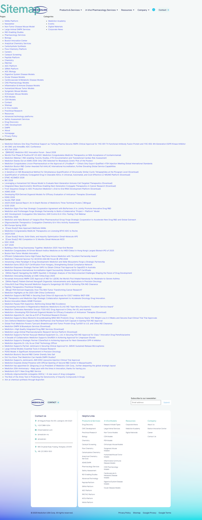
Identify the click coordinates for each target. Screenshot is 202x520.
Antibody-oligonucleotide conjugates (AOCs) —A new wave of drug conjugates (40, 374)
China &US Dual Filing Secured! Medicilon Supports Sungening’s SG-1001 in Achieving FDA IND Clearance (51, 284)
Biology (8, 38)
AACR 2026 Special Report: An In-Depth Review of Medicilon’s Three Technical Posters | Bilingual (48, 203)
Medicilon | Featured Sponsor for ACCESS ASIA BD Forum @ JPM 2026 (36, 259)
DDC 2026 (9, 242)
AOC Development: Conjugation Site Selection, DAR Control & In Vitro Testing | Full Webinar (45, 214)
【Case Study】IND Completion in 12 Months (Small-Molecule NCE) (35, 239)
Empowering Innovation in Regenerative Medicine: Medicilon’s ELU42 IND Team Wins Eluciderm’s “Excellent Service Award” (59, 306)
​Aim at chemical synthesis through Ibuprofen (24, 379)
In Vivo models (11, 108)
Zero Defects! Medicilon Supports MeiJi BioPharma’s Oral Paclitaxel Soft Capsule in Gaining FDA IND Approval (54, 321)
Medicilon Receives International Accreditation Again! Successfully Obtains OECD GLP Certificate (48, 270)
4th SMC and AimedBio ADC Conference (23, 146)
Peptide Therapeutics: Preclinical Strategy (23, 287)
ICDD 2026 (10, 205)
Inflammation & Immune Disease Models (22, 85)
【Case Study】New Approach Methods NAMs (25, 228)
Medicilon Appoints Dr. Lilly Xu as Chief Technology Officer (31, 343)
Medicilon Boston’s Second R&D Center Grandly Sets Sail (30, 354)
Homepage (9, 133)
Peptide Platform (12, 57)
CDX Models (10, 99)
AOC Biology (10, 71)
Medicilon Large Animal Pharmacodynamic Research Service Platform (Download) (41, 332)
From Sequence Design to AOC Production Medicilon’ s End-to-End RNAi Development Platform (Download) (53, 189)
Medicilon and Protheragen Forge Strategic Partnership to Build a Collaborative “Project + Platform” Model (52, 211)
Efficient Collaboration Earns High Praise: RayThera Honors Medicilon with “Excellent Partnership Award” (51, 256)
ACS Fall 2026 (11, 149)
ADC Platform (11, 66)
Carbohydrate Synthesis (15, 46)
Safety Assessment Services (17, 119)
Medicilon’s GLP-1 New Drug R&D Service (23, 371)
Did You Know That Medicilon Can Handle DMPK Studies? (30, 357)
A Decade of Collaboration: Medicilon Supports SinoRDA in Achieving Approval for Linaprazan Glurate (50, 337)
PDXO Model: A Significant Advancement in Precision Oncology (33, 351)
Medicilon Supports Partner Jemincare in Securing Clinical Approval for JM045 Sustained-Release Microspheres (54, 346)
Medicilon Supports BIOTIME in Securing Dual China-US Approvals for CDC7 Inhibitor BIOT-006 (47, 295)
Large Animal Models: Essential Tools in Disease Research (30, 349)
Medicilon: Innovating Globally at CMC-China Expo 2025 (30, 276)
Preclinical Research (13, 111)
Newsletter (9, 24)
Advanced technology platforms (19, 116)
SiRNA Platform (11, 68)
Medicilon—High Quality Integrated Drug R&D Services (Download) (34, 329)
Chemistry (9, 60)
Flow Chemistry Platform (16, 49)
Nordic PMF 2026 (12, 200)
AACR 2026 (10, 234)
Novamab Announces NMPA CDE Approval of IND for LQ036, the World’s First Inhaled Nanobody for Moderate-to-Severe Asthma (62, 278)
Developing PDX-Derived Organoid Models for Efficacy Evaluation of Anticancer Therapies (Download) (50, 194)
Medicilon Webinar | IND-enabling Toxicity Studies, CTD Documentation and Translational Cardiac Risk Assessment (56, 158)
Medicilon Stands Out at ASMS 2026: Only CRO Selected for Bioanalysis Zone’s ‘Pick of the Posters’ (49, 161)
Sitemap (8, 105)
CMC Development (13, 125)
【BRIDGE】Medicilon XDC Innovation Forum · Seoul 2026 (30, 152)
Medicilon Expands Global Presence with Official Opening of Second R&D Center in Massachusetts (48, 363)
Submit (167, 402)
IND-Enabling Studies (14, 32)
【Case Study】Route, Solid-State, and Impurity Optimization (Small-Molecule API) (41, 236)
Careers (8, 52)
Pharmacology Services (15, 35)
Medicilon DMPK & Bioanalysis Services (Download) (27, 326)
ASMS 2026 (10, 191)
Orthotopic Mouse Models (16, 94)
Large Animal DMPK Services (17, 29)
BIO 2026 (9, 180)
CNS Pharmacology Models (17, 83)
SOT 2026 (9, 245)
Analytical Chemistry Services (18, 43)
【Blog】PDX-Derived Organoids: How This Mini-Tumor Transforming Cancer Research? (43, 290)
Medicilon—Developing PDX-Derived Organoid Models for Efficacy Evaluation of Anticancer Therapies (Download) (55, 312)
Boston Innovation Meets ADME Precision (23, 301)
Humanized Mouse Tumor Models (19, 88)
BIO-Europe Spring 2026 (15, 225)
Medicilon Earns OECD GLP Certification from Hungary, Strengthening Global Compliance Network (48, 264)
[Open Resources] (134, 10)
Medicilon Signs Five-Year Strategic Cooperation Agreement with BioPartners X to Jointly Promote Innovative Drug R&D (58, 208)
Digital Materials (55, 26)
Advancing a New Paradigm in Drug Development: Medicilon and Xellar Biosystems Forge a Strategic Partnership (55, 262)
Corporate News (55, 29)
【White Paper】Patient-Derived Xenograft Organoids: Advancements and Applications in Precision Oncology (53, 281)
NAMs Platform (11, 21)
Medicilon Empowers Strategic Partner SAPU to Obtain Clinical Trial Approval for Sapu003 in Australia (50, 267)
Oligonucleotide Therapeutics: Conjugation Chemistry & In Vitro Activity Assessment (42, 222)
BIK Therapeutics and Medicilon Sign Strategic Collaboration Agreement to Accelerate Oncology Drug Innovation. (55, 298)
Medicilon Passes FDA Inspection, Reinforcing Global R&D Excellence (35, 304)
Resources (9, 113)
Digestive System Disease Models (20, 74)
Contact (8, 102)
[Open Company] (149, 10)
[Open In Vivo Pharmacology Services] (117, 10)
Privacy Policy (11, 136)
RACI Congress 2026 (14, 169)
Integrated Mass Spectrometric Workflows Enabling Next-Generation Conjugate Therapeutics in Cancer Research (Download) (60, 186)
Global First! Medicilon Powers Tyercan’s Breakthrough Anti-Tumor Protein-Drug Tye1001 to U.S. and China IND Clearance (58, 323)
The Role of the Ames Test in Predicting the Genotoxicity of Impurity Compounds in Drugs (45, 377)
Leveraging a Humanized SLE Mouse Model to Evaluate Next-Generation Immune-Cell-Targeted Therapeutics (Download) (58, 183)
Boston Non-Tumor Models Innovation (21, 253)
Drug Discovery (11, 122)
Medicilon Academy (57, 21)
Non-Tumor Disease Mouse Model (20, 26)
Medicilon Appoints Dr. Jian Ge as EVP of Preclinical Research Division (36, 315)
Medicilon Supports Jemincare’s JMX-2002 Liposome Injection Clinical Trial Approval (42, 360)
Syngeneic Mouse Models (16, 91)
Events (51, 24)
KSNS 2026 (10, 197)
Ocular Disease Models (15, 77)
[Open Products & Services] (81, 10)
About (7, 130)
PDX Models (10, 97)
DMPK (7, 127)
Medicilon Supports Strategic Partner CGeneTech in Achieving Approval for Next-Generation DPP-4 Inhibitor (53, 340)
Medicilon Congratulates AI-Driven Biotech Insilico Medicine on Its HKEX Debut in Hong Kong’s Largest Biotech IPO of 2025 (59, 250)
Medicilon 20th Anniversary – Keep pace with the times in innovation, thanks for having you (45, 368)
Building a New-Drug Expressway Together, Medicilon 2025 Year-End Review (39, 248)
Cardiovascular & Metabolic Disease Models (24, 80)
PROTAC (8, 63)
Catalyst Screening (13, 54)
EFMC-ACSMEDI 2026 (14, 177)
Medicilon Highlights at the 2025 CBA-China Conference (30, 292)
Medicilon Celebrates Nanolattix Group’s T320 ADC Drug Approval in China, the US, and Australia (48, 309)
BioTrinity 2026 (11, 217)
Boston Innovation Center (16, 40)
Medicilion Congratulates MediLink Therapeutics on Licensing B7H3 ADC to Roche (41, 231)
